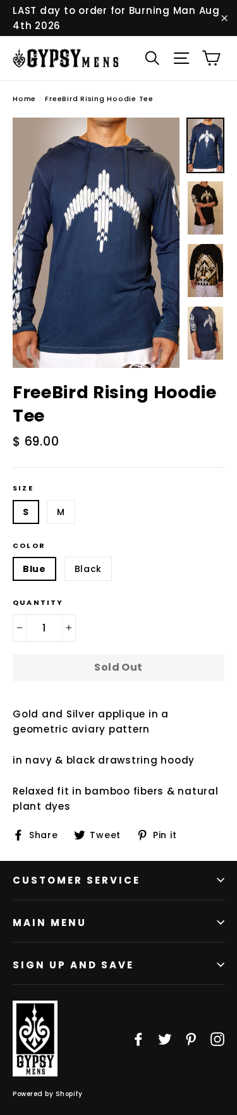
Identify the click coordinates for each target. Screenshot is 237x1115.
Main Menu (50, 922)
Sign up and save (73, 965)
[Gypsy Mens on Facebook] (138, 1038)
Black (88, 569)
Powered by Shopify (47, 1094)
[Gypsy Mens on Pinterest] (191, 1038)
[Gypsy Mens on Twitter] (165, 1038)
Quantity (38, 602)
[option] (96, 243)
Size (23, 488)
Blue (34, 569)
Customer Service (76, 880)
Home (24, 99)
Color (29, 546)
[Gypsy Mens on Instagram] (217, 1038)
